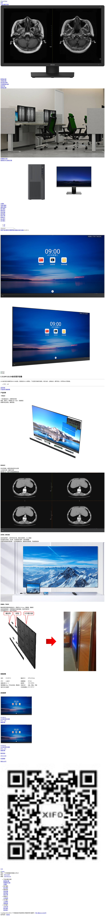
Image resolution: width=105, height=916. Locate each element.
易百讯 (8, 914)
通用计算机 (3, 207)
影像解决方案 (4, 158)
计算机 (2, 203)
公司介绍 (5, 906)
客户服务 (5, 908)
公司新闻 (5, 898)
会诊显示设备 (20, 230)
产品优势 (3, 389)
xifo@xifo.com (7, 876)
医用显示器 (3, 79)
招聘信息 (5, 903)
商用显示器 (3, 87)
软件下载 (3, 215)
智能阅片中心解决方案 (6, 160)
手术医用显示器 (5, 84)
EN (4, 225)
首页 (2, 230)
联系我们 (5, 910)
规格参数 (7, 389)
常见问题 (3, 212)
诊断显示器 (3, 80)
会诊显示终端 (4, 82)
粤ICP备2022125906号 (40, 913)
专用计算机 (3, 205)
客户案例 (5, 887)
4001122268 (7, 874)
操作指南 (3, 214)
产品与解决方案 (7, 230)
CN (4, 224)
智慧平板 (3, 86)
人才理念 (5, 901)
